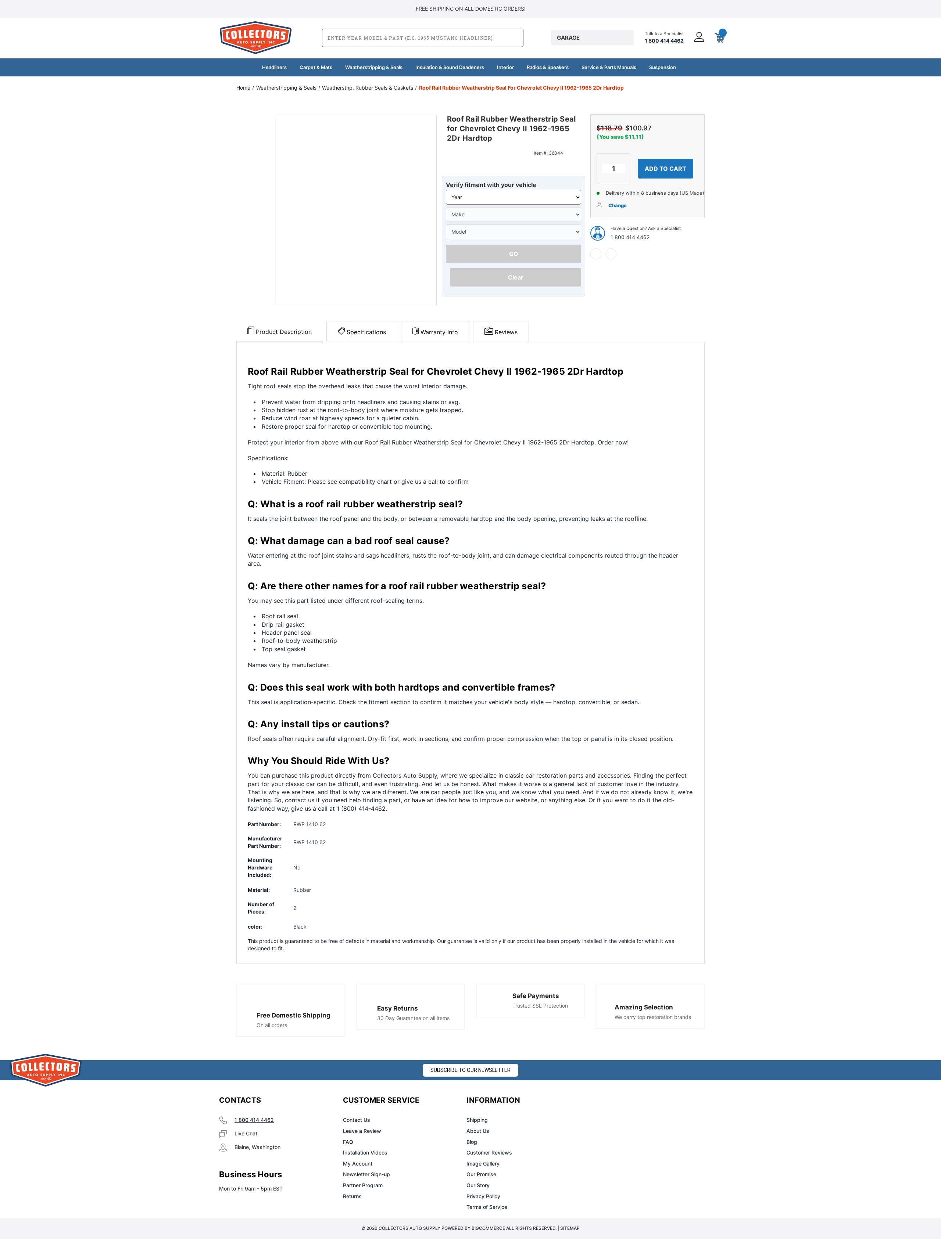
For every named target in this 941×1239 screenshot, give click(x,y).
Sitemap (570, 1228)
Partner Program (363, 1185)
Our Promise (481, 1174)
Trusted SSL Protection (540, 1005)
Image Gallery (483, 1163)
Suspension (662, 67)
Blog (471, 1142)
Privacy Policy (483, 1196)
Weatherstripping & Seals (373, 67)
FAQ (348, 1142)
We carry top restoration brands (653, 1017)
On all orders (272, 1025)
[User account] (698, 37)
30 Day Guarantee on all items (413, 1018)
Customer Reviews (489, 1152)
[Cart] (719, 38)
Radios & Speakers (548, 67)
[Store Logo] (46, 1070)
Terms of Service (486, 1207)
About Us (477, 1131)
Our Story (478, 1185)
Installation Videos (365, 1152)
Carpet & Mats (316, 67)
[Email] (610, 253)
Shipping (477, 1120)
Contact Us (356, 1120)
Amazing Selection (644, 1007)
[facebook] (595, 253)
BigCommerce (488, 1228)
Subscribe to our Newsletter (470, 1070)
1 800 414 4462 (630, 237)
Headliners (274, 67)
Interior (505, 67)
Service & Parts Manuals (609, 67)
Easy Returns (397, 1008)
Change (617, 205)
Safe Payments (535, 996)
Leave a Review (362, 1131)
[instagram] (619, 1100)
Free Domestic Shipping (293, 1015)
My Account (357, 1163)
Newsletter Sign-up (366, 1174)
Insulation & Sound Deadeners (449, 67)
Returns (352, 1196)
